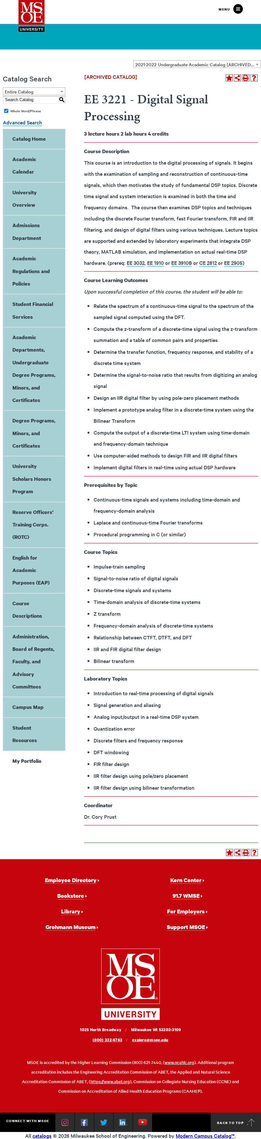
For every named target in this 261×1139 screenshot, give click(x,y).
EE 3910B (181, 262)
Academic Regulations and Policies (31, 271)
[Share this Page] (237, 77)
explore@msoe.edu (150, 1040)
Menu (224, 9)
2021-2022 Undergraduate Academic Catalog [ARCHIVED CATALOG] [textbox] (197, 64)
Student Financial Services (32, 310)
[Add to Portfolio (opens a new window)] (229, 77)
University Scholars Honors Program (31, 479)
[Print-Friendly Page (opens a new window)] (245, 77)
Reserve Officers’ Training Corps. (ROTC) (32, 525)
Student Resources (24, 734)
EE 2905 (233, 262)
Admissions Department (26, 231)
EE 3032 (136, 262)
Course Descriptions (27, 609)
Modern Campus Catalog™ (205, 1135)
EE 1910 (155, 262)
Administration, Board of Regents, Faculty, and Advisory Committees (33, 661)
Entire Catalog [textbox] (19, 91)
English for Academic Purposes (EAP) (31, 570)
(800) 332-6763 (107, 1040)
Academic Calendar (24, 165)
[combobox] (197, 64)
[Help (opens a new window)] (253, 77)
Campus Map (28, 707)
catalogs (42, 1135)
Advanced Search (22, 122)
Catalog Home (29, 138)
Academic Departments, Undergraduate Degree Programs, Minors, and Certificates (33, 369)
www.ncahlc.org (179, 1062)
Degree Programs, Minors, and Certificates (33, 433)
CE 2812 (208, 262)
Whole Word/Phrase (26, 110)
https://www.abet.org (110, 1081)
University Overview (24, 198)
